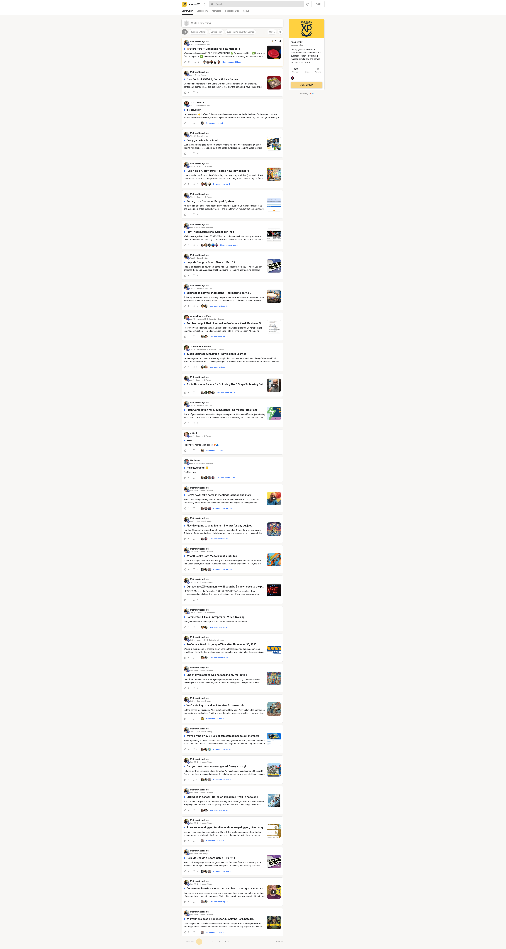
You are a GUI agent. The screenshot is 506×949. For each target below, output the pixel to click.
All (185, 32)
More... (272, 32)
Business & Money (198, 32)
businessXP (297, 42)
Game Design (216, 32)
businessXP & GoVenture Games (240, 32)
